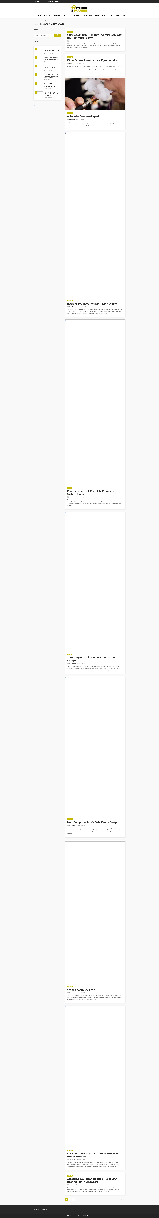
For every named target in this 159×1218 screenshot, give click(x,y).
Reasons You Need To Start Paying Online (92, 303)
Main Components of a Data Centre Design (92, 822)
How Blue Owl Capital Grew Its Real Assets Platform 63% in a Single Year (51, 94)
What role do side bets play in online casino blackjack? (51, 58)
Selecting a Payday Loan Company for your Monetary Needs (93, 1155)
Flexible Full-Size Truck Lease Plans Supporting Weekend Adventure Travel (51, 76)
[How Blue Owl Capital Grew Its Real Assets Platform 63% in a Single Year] (39, 94)
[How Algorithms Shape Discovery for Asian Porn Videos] (39, 68)
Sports (97, 16)
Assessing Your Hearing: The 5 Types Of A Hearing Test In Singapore (92, 1180)
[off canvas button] (35, 16)
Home (85, 16)
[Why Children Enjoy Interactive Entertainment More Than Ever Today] (39, 85)
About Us (57, 1)
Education (58, 16)
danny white (72, 119)
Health (76, 16)
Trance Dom (72, 1159)
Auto (40, 16)
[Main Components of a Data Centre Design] (95, 746)
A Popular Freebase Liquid (83, 116)
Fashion (66, 16)
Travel (110, 16)
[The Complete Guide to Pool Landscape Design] (95, 581)
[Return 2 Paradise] (79, 8)
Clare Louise (72, 63)
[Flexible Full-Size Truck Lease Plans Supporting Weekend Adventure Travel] (39, 77)
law (90, 16)
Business (47, 16)
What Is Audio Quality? (81, 989)
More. (117, 16)
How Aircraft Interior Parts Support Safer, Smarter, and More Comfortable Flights (51, 50)
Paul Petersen (72, 41)
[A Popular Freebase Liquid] (95, 94)
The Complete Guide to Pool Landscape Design (91, 659)
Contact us (50, 1)
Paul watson (72, 825)
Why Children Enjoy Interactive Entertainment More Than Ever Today (50, 85)
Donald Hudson (72, 306)
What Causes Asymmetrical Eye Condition (92, 60)
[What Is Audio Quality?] (95, 911)
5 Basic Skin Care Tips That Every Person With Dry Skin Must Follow (94, 37)
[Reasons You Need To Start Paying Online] (95, 214)
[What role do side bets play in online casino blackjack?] (39, 60)
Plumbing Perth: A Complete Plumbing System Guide (90, 493)
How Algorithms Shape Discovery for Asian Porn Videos (50, 67)
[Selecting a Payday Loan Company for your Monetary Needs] (95, 1076)
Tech (103, 16)
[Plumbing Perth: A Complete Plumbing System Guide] (95, 402)
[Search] (124, 16)
